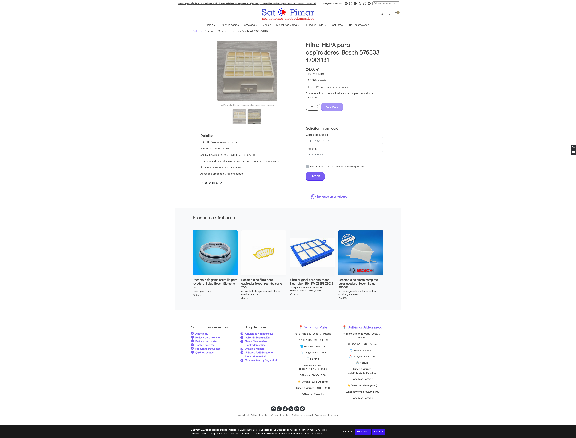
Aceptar (378, 431)
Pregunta (311, 148)
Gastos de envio (205, 345)
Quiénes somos (204, 352)
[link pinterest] (355, 3)
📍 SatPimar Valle (312, 327)
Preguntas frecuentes (208, 348)
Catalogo (198, 31)
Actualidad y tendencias (259, 333)
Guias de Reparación (257, 337)
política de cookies (313, 433)
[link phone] (573, 147)
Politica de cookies (206, 341)
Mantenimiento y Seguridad (261, 360)
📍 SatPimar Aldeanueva (362, 327)
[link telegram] (369, 3)
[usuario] (389, 13)
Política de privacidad (302, 415)
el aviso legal (334, 166)
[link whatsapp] (364, 3)
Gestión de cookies (280, 415)
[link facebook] (346, 3)
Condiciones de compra (326, 415)
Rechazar (363, 431)
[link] (288, 14)
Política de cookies (260, 415)
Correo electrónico (317, 134)
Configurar (346, 431)
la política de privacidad (353, 166)
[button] (211, 25)
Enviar (315, 176)
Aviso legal (201, 333)
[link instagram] (350, 3)
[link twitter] (360, 3)
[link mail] (573, 152)
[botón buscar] (382, 13)
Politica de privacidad (208, 337)
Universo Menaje (254, 348)
